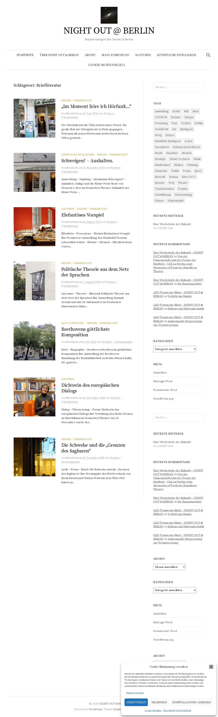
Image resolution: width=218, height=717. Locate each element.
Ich (174, 129)
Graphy (117, 709)
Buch (195, 111)
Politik (175, 170)
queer (198, 170)
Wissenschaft (175, 200)
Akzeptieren (136, 702)
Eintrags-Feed (162, 381)
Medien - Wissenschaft (76, 100)
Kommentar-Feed (165, 390)
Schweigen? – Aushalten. (87, 161)
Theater (183, 182)
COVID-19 (161, 117)
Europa (189, 117)
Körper (170, 135)
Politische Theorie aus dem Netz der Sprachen (95, 272)
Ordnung (192, 164)
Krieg (158, 135)
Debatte (176, 117)
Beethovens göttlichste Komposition (85, 332)
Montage (160, 159)
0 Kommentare (70, 117)
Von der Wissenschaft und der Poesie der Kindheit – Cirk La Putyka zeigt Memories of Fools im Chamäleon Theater (175, 263)
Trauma (182, 188)
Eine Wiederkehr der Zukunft (172, 224)
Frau (174, 123)
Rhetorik (160, 176)
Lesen (188, 141)
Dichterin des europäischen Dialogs (90, 388)
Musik (197, 159)
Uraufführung (163, 194)
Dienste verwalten (135, 692)
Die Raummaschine (189, 283)
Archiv (90, 55)
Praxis (186, 170)
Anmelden (159, 372)
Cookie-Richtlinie (153, 710)
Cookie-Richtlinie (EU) (106, 65)
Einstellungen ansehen (191, 702)
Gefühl (199, 123)
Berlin (176, 111)
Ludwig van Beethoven (186, 147)
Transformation (164, 188)
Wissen (159, 200)
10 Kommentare (123, 342)
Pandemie (161, 170)
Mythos (178, 164)
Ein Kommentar (70, 462)
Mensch (186, 153)
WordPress (95, 709)
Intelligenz (186, 129)
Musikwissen (162, 164)
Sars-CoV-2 (189, 176)
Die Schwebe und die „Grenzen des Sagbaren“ (93, 448)
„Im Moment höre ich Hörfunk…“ (96, 106)
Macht (158, 153)
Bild (186, 111)
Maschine (172, 153)
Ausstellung (161, 111)
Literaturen (162, 147)
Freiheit (186, 123)
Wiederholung (183, 194)
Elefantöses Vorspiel (82, 215)
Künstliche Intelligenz (176, 55)
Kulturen (143, 55)
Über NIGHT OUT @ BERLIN (177, 710)
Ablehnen (159, 702)
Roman (173, 176)
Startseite (25, 55)
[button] (211, 666)
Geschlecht (161, 129)
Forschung (161, 123)
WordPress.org (163, 398)
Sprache (160, 182)
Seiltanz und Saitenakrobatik (186, 308)
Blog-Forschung (115, 55)
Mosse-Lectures (180, 159)
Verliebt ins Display (180, 296)
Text (171, 182)
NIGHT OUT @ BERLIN (109, 31)
